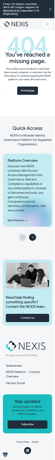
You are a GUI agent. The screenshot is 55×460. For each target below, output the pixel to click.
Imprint (35, 442)
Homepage (27, 90)
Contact (34, 372)
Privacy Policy (23, 442)
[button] (5, 454)
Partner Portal (15, 383)
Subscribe (27, 424)
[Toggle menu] (47, 24)
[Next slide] (32, 237)
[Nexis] (16, 24)
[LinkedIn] (27, 450)
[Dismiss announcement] (50, 9)
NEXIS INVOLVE (11, 10)
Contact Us (27, 317)
